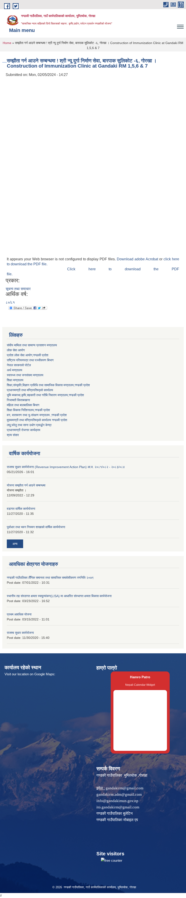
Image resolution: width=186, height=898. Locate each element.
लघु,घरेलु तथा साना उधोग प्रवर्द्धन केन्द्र (29, 425)
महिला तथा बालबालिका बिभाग (23, 405)
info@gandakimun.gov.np (117, 801)
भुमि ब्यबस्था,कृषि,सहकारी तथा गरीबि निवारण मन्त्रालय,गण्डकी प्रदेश (45, 395)
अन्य (14, 544)
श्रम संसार (13, 435)
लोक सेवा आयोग (16, 350)
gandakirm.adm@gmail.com (119, 794)
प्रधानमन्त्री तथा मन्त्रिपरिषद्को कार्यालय (30, 390)
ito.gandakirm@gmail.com (117, 807)
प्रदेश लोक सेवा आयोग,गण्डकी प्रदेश (27, 355)
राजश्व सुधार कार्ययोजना (20, 632)
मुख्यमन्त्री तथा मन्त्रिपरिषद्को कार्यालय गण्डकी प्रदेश (37, 420)
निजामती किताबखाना (18, 400)
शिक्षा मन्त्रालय (15, 380)
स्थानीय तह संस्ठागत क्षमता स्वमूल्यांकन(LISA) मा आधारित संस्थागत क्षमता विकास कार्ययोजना (59, 596)
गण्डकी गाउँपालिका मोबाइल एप (117, 820)
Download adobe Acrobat (138, 259)
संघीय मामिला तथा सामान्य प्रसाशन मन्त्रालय (32, 345)
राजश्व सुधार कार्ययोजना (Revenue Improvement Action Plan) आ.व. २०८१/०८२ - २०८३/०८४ (66, 467)
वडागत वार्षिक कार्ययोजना (21, 508)
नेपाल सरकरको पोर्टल (19, 365)
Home (7, 43)
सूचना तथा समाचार (18, 289)
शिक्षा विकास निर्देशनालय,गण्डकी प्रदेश (28, 410)
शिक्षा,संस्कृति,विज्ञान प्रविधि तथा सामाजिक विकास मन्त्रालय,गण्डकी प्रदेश (48, 385)
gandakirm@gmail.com (124, 788)
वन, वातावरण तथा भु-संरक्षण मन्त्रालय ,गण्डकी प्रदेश (37, 415)
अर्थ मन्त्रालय (14, 370)
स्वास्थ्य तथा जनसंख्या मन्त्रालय (25, 375)
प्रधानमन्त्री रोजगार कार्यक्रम (23, 430)
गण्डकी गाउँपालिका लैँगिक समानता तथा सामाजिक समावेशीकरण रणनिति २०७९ (50, 577)
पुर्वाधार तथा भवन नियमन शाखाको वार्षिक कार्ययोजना (36, 527)
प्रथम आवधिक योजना (19, 614)
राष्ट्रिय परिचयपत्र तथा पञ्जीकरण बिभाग (30, 360)
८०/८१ (10, 302)
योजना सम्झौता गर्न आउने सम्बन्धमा (26, 485)
